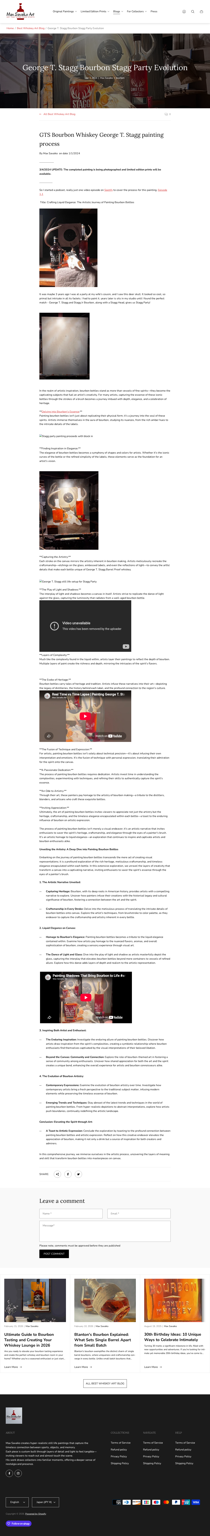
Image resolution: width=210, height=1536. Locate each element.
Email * (115, 1213)
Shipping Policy (120, 1463)
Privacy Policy (119, 1456)
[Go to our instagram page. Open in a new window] (18, 1473)
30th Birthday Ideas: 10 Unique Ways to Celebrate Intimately (172, 1337)
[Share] (57, 1174)
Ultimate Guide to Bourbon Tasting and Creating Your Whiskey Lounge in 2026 (29, 1340)
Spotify (108, 190)
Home (10, 28)
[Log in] (184, 11)
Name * (47, 1213)
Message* (48, 1225)
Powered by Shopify (35, 1513)
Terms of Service (121, 1443)
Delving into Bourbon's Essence (60, 411)
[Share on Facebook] (68, 1174)
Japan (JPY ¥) (44, 1502)
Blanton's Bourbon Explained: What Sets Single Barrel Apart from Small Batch (102, 1340)
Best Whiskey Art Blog (30, 28)
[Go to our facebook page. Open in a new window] (9, 1473)
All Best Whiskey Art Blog (59, 114)
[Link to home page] (14, 1415)
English (14, 1502)
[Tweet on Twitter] (78, 1174)
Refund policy (119, 1449)
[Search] (192, 11)
